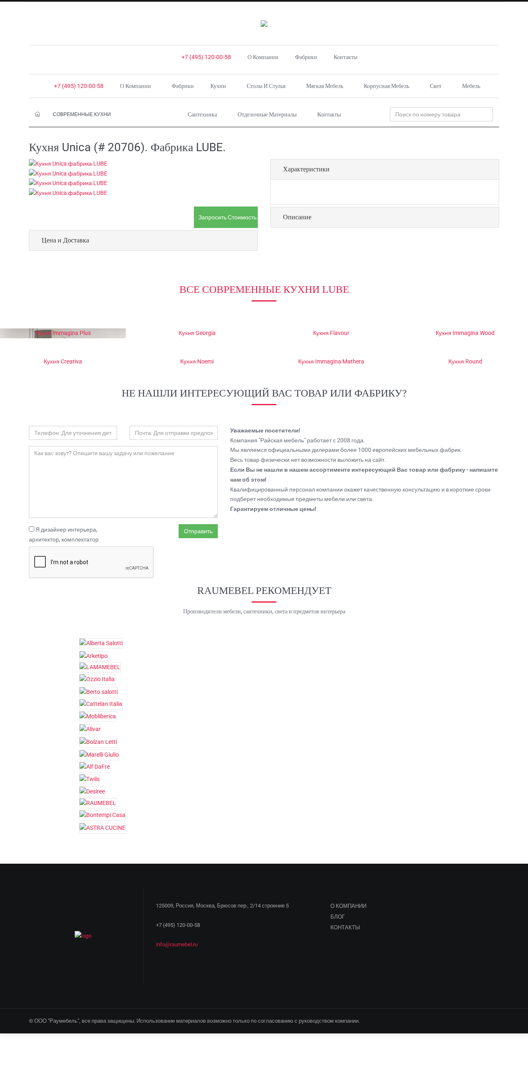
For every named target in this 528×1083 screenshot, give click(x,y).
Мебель (471, 86)
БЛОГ (337, 917)
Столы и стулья (266, 86)
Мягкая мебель (324, 86)
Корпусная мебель (386, 86)
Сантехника (202, 114)
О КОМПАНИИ (348, 906)
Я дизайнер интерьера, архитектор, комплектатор (64, 534)
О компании (263, 57)
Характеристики (306, 169)
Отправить (198, 531)
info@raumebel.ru (177, 944)
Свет (435, 86)
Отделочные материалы (267, 114)
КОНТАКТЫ (345, 927)
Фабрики (306, 57)
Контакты (345, 57)
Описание (297, 217)
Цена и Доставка (65, 240)
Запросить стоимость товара (228, 217)
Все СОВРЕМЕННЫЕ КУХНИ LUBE (264, 289)
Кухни (218, 86)
